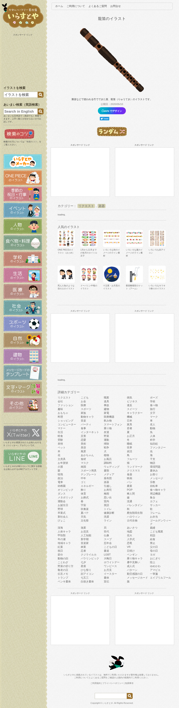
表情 (60, 443)
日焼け (131, 550)
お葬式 (85, 497)
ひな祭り (86, 569)
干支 (152, 459)
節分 (60, 554)
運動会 (62, 501)
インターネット (90, 432)
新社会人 (63, 516)
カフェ (154, 501)
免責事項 (129, 683)
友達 (106, 432)
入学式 (131, 539)
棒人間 (131, 493)
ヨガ (152, 554)
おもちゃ (63, 412)
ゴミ (83, 482)
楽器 (101, 206)
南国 (83, 466)
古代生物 (132, 520)
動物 (152, 428)
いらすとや (107, 703)
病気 (129, 397)
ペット (62, 447)
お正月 (131, 435)
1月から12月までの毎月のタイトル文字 (88, 253)
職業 (106, 397)
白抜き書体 (87, 581)
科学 (152, 439)
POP (130, 489)
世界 (129, 447)
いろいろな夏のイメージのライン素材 (134, 253)
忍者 (83, 550)
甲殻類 (62, 535)
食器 (129, 474)
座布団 (108, 478)
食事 (83, 428)
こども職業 (156, 531)
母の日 (154, 550)
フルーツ (132, 459)
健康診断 (109, 512)
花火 (129, 535)
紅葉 (60, 546)
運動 (106, 439)
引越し (108, 485)
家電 (106, 412)
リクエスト (86, 206)
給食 (152, 539)
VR (129, 546)
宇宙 (83, 505)
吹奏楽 (85, 508)
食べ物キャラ (158, 489)
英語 (106, 505)
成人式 (131, 566)
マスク (85, 462)
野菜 (106, 435)
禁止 (152, 543)
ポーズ (154, 397)
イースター (110, 573)
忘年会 (108, 543)
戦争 (106, 447)
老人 (152, 424)
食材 (83, 459)
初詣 (152, 535)
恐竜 (129, 543)
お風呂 (108, 459)
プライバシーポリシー (112, 683)
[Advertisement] (23, 59)
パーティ (86, 424)
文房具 (62, 459)
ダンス (62, 493)
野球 (60, 508)
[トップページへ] (23, 28)
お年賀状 (63, 462)
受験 (60, 439)
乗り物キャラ (135, 558)
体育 (83, 493)
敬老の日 (63, 569)
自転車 (154, 485)
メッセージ (156, 478)
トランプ (63, 577)
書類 (106, 470)
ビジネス (132, 401)
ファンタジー (158, 447)
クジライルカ (88, 554)
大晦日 (108, 558)
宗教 (152, 482)
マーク (154, 416)
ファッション (65, 405)
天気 (83, 516)
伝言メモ (63, 573)
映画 (129, 478)
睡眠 (129, 443)
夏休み (154, 470)
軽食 (60, 435)
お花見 (85, 531)
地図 (129, 531)
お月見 (108, 569)
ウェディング (112, 466)
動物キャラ (87, 416)
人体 (152, 435)
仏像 (106, 535)
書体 (106, 577)
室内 (106, 501)
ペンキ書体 (64, 581)
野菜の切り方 (65, 566)
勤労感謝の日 (135, 573)
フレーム (155, 512)
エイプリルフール (160, 577)
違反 (129, 405)
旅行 (152, 409)
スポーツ (86, 409)
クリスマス (133, 470)
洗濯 (106, 516)
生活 (60, 432)
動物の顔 (63, 558)
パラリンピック (90, 558)
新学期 (85, 539)
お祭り (154, 474)
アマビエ (155, 569)
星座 (83, 566)
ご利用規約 (95, 683)
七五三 (85, 577)
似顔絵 (154, 443)
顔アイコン (87, 573)
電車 (60, 482)
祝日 (60, 550)
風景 (83, 451)
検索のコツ (32, 141)
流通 (129, 501)
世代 (106, 531)
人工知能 (86, 535)
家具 (129, 424)
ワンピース (110, 566)
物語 (152, 462)
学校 (152, 401)
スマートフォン (113, 424)
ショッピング (65, 420)
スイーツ (132, 409)
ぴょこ (62, 520)
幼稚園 (62, 485)
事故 (106, 405)
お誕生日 (63, 505)
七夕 (83, 562)
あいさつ (132, 527)
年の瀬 (62, 539)
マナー (62, 428)
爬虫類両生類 (135, 512)
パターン (132, 569)
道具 (106, 401)
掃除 (106, 443)
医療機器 (109, 416)
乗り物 (108, 428)
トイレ (108, 508)
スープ (108, 539)
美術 (83, 443)
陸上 (152, 562)
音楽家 (85, 543)
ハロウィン (133, 516)
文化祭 (85, 520)
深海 (60, 527)
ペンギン (132, 554)
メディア (109, 474)
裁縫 (152, 527)
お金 (83, 401)
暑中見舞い (133, 562)
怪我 (60, 474)
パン (129, 482)
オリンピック (65, 489)
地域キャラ (64, 543)
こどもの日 (110, 546)
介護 (60, 466)
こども (85, 397)
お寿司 (108, 489)
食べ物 (154, 405)
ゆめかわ (155, 566)
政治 (60, 478)
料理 (60, 416)
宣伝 (106, 581)
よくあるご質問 (97, 6)
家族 (83, 412)
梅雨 (106, 493)
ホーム (59, 6)
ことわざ (63, 562)
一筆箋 (154, 573)
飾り (83, 489)
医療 (83, 405)
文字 (152, 412)
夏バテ (85, 512)
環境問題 (155, 466)
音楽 (83, 420)
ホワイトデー (112, 562)
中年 (83, 478)
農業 (129, 485)
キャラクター (135, 412)
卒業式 (62, 512)
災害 (83, 435)
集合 (152, 497)
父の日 (154, 546)
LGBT (107, 554)
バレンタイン (135, 505)
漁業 (83, 527)
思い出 (108, 497)
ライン (108, 520)
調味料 (108, 462)
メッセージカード (137, 577)
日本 (129, 420)
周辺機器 (155, 493)
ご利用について (76, 6)
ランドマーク (135, 466)
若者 (129, 428)
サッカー (155, 505)
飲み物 (108, 420)
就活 (129, 451)
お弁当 (154, 516)
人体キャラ (64, 531)
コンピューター (67, 424)
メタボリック (65, 497)
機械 (129, 416)
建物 (106, 409)
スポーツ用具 (88, 470)
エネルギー (87, 485)
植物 (106, 455)
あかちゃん (87, 455)
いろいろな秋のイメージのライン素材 (111, 253)
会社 (60, 401)
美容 (83, 447)
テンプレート (88, 474)
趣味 (60, 409)
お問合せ (115, 6)
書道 (106, 550)
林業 (83, 546)
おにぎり (155, 558)
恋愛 (83, 439)
